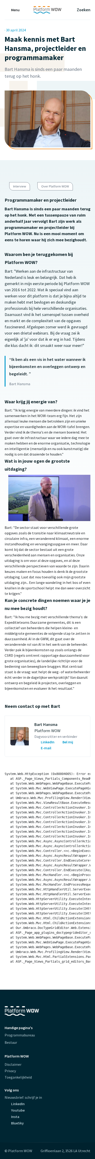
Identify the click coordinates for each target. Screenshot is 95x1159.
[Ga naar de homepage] (47, 10)
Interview (19, 186)
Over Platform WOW (55, 186)
